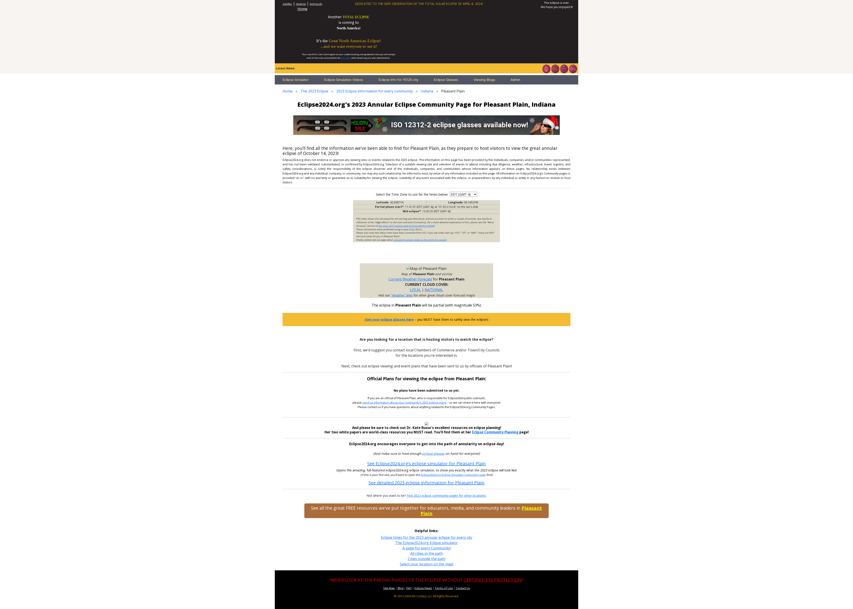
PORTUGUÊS (316, 4)
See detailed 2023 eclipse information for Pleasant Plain (426, 483)
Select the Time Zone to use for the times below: (412, 194)
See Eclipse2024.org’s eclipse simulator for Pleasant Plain (426, 464)
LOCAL (415, 289)
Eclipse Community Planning (495, 432)
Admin (515, 80)
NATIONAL (434, 289)
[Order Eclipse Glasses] (555, 68)
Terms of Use (444, 588)
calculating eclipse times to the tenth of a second (419, 239)
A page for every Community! (427, 548)
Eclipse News (423, 588)
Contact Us (463, 588)
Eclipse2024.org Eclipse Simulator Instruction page (453, 475)
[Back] (573, 68)
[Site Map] (564, 68)
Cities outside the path (426, 558)
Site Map (389, 588)
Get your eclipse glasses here (390, 319)
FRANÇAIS (301, 4)
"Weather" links (402, 295)
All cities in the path (426, 553)
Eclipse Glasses (446, 80)
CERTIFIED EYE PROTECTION (492, 580)
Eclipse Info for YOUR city (398, 80)
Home (302, 8)
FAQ (409, 588)
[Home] (546, 68)
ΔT (413, 229)
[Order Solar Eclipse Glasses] (426, 124)
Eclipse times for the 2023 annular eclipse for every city (426, 537)
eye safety (346, 57)
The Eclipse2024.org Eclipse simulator (426, 542)
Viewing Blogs (484, 80)
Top (843, 599)
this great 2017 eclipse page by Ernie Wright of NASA (406, 225)
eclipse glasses (433, 453)
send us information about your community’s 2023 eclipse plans (404, 403)
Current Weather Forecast (410, 279)
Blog (400, 588)
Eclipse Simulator (296, 80)
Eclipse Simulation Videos (343, 80)
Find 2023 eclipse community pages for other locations (446, 495)
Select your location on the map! (426, 564)
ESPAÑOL (287, 4)
